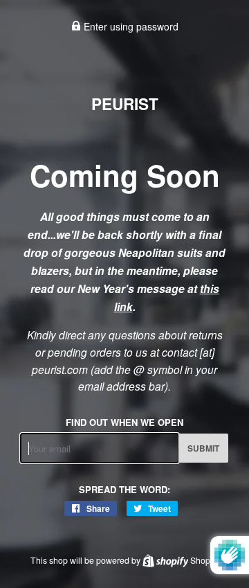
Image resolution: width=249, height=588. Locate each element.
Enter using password (129, 26)
